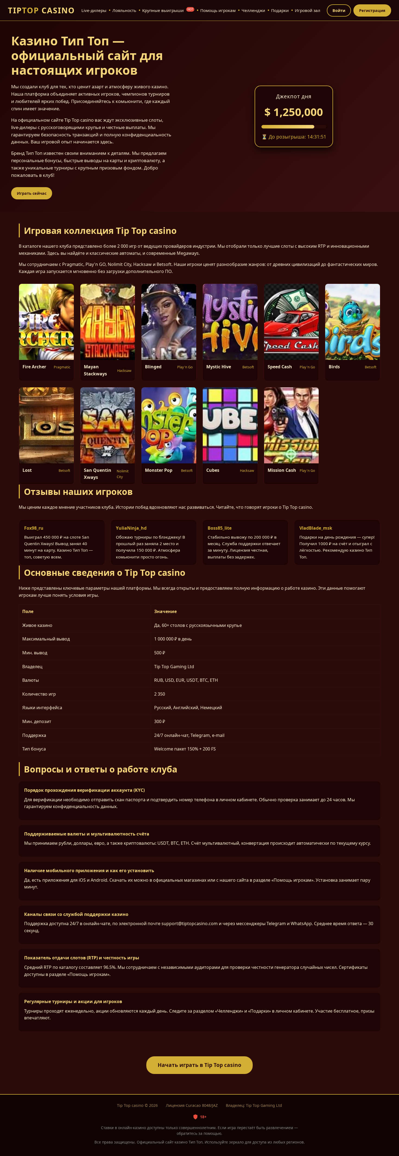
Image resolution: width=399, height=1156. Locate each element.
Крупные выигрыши (167, 10)
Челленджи (253, 10)
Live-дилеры (93, 10)
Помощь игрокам (218, 10)
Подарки (280, 10)
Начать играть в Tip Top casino (199, 1065)
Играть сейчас (31, 193)
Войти (338, 10)
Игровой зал (307, 10)
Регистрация (372, 10)
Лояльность (124, 10)
